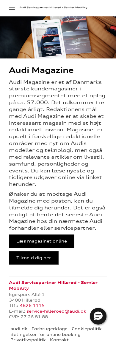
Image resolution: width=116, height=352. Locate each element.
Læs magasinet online (41, 241)
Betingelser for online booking (45, 334)
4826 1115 (32, 305)
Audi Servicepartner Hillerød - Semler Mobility (53, 7)
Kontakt (59, 339)
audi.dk (18, 328)
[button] (98, 316)
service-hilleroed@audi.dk (56, 311)
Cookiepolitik (87, 328)
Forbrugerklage (50, 328)
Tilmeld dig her (33, 257)
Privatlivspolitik (28, 339)
